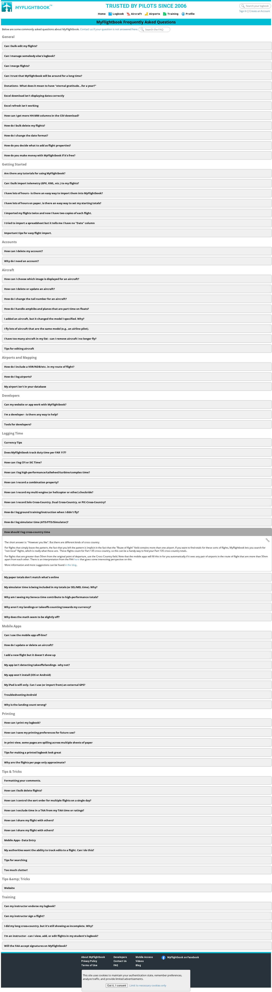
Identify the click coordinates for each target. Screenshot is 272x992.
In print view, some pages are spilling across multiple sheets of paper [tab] (48, 742)
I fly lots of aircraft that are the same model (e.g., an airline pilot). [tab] (46, 328)
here (77, 559)
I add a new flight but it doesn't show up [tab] (30, 655)
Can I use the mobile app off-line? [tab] (25, 635)
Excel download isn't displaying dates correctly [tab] (34, 95)
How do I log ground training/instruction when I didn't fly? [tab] (41, 512)
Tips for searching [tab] (15, 860)
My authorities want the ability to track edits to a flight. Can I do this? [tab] (49, 850)
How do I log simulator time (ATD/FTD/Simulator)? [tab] (36, 522)
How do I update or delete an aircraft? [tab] (28, 645)
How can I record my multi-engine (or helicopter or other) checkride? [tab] (48, 492)
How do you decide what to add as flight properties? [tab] (37, 145)
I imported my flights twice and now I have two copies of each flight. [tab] (48, 213)
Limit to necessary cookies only (147, 985)
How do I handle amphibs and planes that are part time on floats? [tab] (46, 309)
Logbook (118, 14)
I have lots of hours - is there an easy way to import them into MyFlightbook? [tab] (53, 193)
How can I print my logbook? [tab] (22, 722)
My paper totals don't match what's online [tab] (31, 577)
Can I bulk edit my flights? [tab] (20, 46)
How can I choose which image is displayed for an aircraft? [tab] (41, 279)
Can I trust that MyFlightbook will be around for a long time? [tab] (43, 76)
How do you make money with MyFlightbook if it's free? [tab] (39, 155)
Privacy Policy (89, 961)
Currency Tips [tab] (13, 442)
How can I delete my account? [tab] (23, 251)
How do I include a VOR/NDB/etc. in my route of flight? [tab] (39, 366)
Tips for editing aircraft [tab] (19, 348)
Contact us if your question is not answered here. (109, 29)
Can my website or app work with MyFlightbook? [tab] (35, 404)
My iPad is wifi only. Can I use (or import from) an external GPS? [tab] (44, 685)
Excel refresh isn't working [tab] (21, 105)
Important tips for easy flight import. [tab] (28, 233)
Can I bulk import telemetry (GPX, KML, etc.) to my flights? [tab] (41, 183)
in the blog (70, 565)
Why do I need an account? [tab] (21, 261)
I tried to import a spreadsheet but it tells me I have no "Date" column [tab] (49, 223)
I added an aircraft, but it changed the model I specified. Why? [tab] (44, 319)
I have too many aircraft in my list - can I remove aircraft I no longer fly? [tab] (50, 338)
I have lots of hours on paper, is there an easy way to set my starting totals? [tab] (52, 203)
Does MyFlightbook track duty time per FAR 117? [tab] (35, 452)
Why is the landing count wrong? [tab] (25, 704)
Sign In (243, 11)
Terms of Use (89, 965)
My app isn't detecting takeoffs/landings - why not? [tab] (37, 665)
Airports (154, 14)
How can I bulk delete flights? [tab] (23, 790)
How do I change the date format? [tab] (26, 135)
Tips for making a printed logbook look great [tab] (32, 752)
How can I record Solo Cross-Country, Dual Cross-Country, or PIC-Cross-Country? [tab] (55, 502)
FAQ (115, 965)
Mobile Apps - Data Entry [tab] (20, 840)
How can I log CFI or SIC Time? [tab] (23, 462)
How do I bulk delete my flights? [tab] (24, 125)
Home (102, 14)
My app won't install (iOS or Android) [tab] (27, 675)
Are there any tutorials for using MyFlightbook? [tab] (34, 173)
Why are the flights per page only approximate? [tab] (35, 762)
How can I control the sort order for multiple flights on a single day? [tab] (47, 800)
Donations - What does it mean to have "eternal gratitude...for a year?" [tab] (50, 86)
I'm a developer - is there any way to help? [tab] (31, 414)
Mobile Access (144, 957)
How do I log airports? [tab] (18, 376)
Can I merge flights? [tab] (16, 66)
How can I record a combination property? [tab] (31, 482)
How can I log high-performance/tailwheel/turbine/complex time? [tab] (47, 472)
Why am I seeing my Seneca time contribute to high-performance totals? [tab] (51, 597)
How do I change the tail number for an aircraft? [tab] (35, 299)
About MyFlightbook (93, 957)
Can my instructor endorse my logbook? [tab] (29, 906)
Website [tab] (9, 888)
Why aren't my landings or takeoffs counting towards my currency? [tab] (47, 607)
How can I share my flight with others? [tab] (29, 820)
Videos (140, 961)
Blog (138, 965)
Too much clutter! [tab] (16, 870)
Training (172, 14)
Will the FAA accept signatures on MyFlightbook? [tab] (35, 946)
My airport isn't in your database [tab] (25, 386)
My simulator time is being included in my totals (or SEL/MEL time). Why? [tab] (50, 587)
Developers (120, 957)
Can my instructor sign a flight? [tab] (24, 916)
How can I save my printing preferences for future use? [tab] (39, 732)
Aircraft (136, 14)
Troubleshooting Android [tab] (20, 695)
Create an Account (259, 11)
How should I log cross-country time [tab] (27, 532)
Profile (190, 14)
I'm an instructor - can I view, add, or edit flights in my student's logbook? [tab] (51, 936)
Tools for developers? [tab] (17, 424)
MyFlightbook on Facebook (183, 957)
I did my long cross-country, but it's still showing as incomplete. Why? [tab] (48, 926)
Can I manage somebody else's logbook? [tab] (29, 56)
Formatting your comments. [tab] (22, 780)
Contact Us (120, 961)
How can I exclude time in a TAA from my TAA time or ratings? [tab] (44, 810)
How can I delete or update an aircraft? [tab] (29, 289)
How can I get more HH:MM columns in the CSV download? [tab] (41, 115)
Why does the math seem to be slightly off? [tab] (32, 617)
